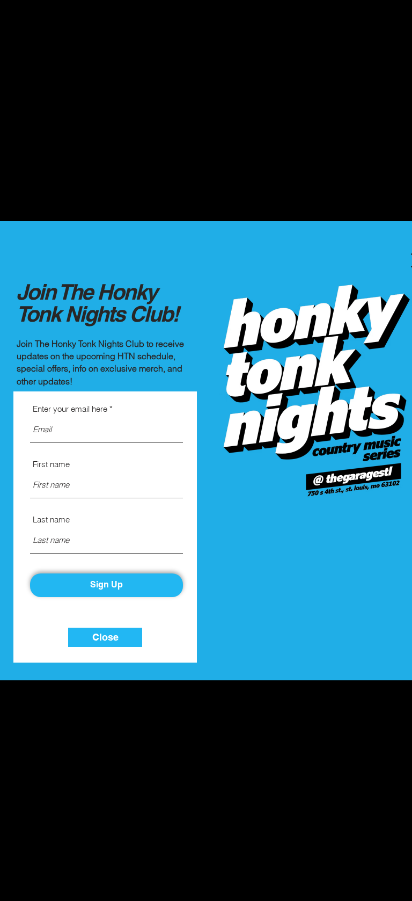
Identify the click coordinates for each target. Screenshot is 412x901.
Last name (51, 519)
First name (51, 464)
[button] (105, 637)
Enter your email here (70, 409)
